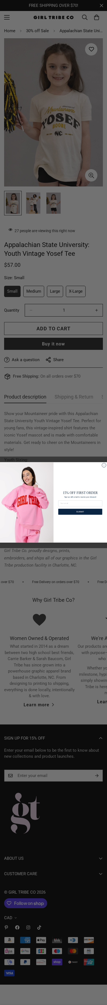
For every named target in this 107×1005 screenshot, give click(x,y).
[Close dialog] (104, 465)
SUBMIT (80, 512)
